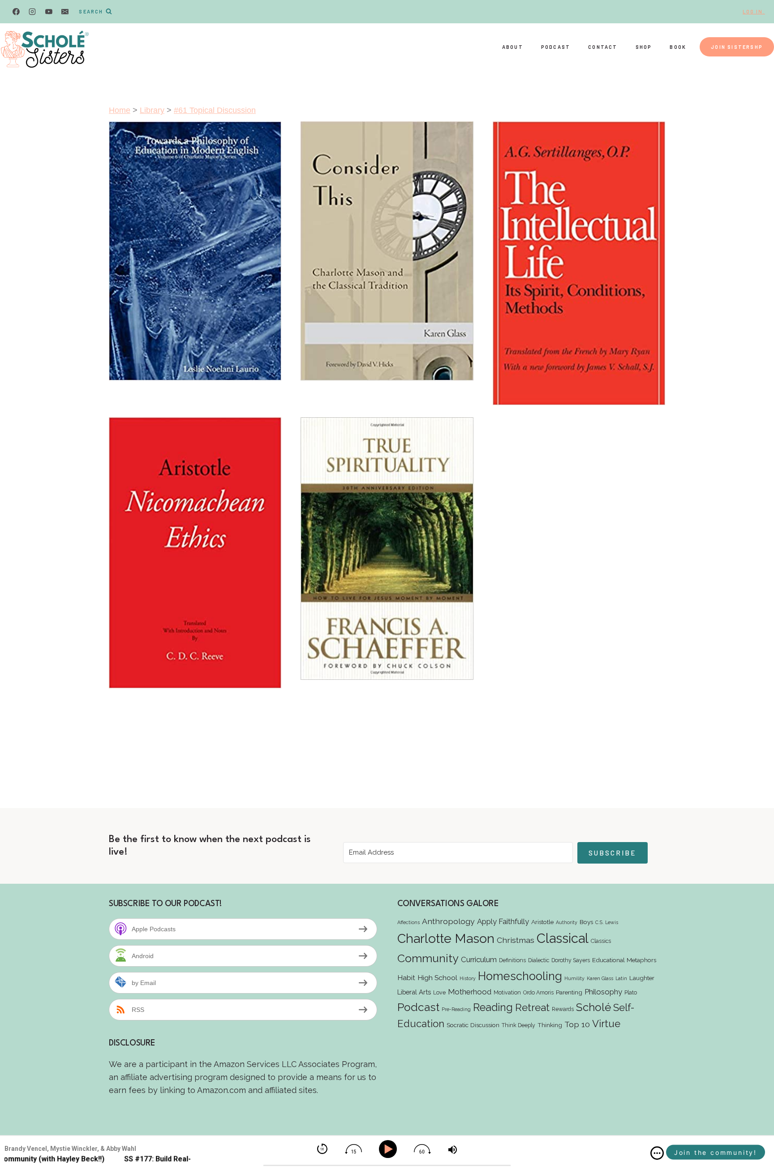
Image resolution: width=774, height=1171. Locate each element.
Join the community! (715, 1152)
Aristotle (542, 921)
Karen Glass (600, 978)
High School (437, 977)
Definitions (512, 960)
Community (428, 958)
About (512, 47)
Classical (563, 938)
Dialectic (538, 960)
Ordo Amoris (538, 992)
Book (678, 47)
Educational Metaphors (624, 960)
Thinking (550, 1024)
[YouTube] (49, 11)
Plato (630, 992)
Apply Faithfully (503, 921)
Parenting (569, 992)
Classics (601, 941)
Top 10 (577, 1024)
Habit (406, 977)
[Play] (389, 1149)
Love (439, 992)
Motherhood (469, 991)
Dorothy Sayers (570, 960)
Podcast (555, 47)
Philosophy (603, 991)
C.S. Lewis (606, 922)
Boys (586, 921)
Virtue (606, 1023)
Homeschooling (520, 976)
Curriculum (479, 959)
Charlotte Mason (445, 938)
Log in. (754, 11)
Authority (566, 922)
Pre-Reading (456, 1009)
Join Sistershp (737, 47)
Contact (602, 47)
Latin (621, 978)
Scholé (593, 1007)
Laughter (641, 977)
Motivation (507, 992)
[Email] (65, 11)
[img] (657, 1153)
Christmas (515, 940)
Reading (493, 1007)
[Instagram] (32, 11)
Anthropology (448, 921)
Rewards (563, 1009)
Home (119, 110)
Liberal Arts (414, 992)
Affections (408, 922)
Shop (644, 47)
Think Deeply (518, 1025)
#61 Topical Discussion (215, 110)
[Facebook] (16, 11)
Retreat (532, 1007)
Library (152, 110)
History (468, 978)
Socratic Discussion (473, 1024)
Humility (574, 978)
